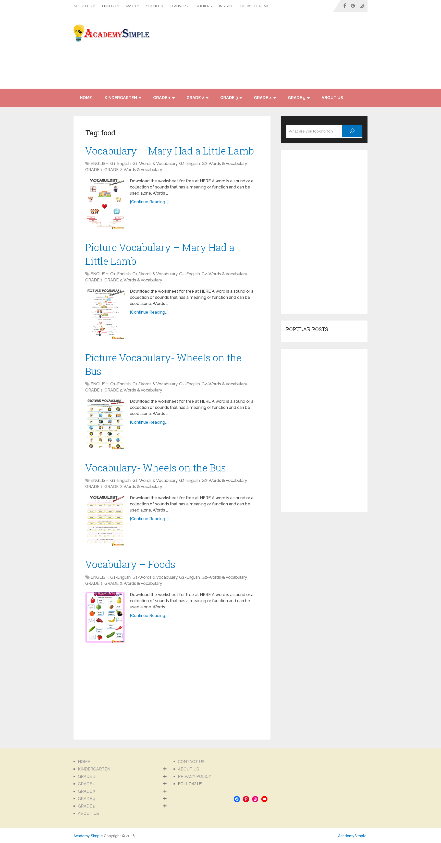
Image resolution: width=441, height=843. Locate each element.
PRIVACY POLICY (194, 776)
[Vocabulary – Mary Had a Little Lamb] (105, 203)
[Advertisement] (322, 53)
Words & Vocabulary (143, 169)
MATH (131, 6)
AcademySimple (352, 836)
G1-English (120, 163)
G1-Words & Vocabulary (154, 163)
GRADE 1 (161, 97)
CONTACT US (191, 761)
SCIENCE (153, 6)
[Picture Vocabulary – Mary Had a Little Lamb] (105, 313)
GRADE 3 (229, 97)
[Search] (352, 131)
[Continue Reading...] (149, 201)
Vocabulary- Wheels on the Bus (155, 467)
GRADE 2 (195, 97)
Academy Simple (88, 836)
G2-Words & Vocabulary (224, 163)
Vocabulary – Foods (130, 564)
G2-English (189, 163)
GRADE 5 (296, 97)
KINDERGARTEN (121, 97)
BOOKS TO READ (254, 6)
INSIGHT (226, 6)
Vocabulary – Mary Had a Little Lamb (169, 150)
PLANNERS (179, 6)
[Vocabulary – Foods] (105, 617)
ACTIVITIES (83, 6)
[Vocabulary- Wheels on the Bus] (105, 520)
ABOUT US (332, 97)
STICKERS (203, 6)
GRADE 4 (263, 97)
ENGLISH (109, 6)
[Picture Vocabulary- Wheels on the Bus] (105, 423)
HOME (86, 97)
